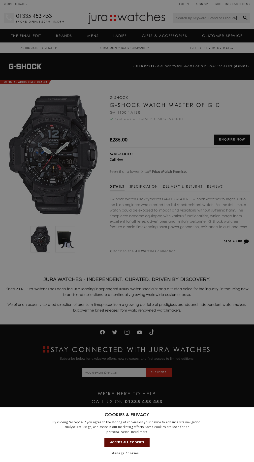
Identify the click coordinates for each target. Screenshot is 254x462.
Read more (139, 432)
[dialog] (127, 434)
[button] (127, 453)
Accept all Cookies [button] (127, 442)
